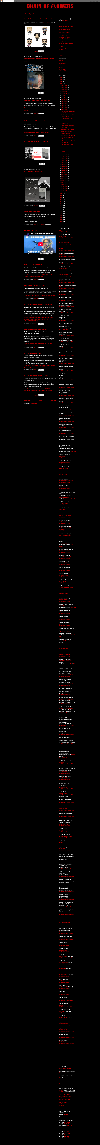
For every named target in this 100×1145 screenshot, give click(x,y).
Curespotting (28, 13)
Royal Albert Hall (63, 771)
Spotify (26, 110)
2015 (61, 207)
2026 (61, 77)
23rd (60, 546)
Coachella (66, 1116)
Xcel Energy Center (63, 593)
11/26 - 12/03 (64, 91)
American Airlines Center (65, 515)
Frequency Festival (63, 1023)
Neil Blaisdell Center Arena (65, 836)
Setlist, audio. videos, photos (66, 1000)
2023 (61, 83)
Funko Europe (46, 22)
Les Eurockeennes (63, 974)
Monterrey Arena (63, 793)
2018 (61, 201)
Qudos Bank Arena (63, 468)
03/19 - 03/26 (64, 176)
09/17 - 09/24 (64, 154)
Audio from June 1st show (65, 1096)
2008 (61, 221)
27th (74, 663)
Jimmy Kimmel (67, 1137)
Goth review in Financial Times (34, 285)
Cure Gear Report (63, 1102)
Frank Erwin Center (63, 503)
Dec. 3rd (70, 441)
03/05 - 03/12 (64, 180)
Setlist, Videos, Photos (64, 676)
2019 (61, 199)
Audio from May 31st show (65, 1094)
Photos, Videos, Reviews (65, 1068)
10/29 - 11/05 (64, 99)
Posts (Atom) (34, 403)
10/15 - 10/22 (64, 103)
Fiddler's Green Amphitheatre (66, 587)
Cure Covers (36, 13)
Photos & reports (63, 757)
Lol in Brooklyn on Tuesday (33, 171)
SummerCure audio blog (65, 924)
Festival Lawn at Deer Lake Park (66, 569)
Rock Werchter (62, 968)
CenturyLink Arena (63, 575)
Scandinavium (62, 254)
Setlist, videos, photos (64, 945)
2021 (61, 195)
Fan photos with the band (65, 1104)
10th (72, 498)
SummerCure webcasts (64, 922)
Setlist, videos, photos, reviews (66, 1025)
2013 (61, 211)
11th (75, 498)
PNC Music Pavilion (63, 648)
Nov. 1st (60, 329)
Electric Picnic (62, 1041)
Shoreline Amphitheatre (64, 550)
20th (60, 636)
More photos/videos (63, 1100)
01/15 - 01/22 (64, 188)
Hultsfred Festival (63, 950)
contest (73, 754)
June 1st (61, 1091)
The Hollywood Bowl (64, 543)
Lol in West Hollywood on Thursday (36, 141)
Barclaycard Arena (63, 268)
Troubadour (67, 1134)
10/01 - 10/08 (64, 107)
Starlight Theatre (63, 599)
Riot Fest (61, 720)
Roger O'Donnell (63, 35)
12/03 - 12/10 (64, 89)
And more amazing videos (65, 1099)
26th (71, 663)
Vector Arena (62, 456)
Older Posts (53, 400)
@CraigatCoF (65, 20)
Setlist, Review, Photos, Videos (66, 734)
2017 (61, 203)
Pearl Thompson (63, 54)
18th (72, 634)
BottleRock (61, 762)
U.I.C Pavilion (62, 605)
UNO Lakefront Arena (64, 497)
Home (40, 400)
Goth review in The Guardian (33, 265)
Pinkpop (61, 931)
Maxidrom (61, 944)
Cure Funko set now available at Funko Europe (39, 19)
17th (75, 451)
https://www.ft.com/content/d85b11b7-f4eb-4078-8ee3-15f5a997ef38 (40, 295)
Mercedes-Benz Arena (64, 274)
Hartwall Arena (62, 236)
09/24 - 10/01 (64, 109)
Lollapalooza (62, 848)
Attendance (61, 913)
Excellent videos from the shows (66, 1097)
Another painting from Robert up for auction (39, 58)
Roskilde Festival (63, 980)
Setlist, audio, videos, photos (66, 957)
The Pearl (66, 1114)
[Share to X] (42, 51)
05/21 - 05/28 (64, 168)
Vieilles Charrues (63, 1017)
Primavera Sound (63, 938)
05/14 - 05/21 (64, 170)
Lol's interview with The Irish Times (36, 375)
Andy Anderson (62, 63)
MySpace (67, 38)
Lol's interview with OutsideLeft (34, 121)
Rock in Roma (62, 993)
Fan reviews (61, 1105)
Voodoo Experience (63, 814)
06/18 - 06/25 (64, 160)
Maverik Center (62, 581)
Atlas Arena (61, 280)
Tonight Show (67, 1131)
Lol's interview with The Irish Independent (38, 304)
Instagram (61, 55)
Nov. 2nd (65, 329)
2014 (61, 209)
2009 (61, 219)
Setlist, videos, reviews (64, 504)
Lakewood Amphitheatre (64, 654)
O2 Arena (61, 286)
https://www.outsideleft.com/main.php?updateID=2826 (37, 132)
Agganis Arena (62, 624)
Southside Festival (63, 962)
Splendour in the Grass (64, 462)
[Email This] (39, 51)
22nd (72, 544)
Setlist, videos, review (64, 644)
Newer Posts (27, 400)
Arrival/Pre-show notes (64, 1107)
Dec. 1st (60, 441)
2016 (61, 205)
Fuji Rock (61, 830)
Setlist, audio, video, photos (65, 1006)
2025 (61, 79)
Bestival (60, 230)
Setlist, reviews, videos (64, 457)
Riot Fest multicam (30, 230)
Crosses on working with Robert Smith (37, 100)
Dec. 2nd (65, 441)
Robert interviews (63, 921)
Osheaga (61, 842)
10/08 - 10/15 (64, 105)
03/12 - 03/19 (64, 178)
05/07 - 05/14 (64, 172)
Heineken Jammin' (63, 986)
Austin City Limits (63, 787)
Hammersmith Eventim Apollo (66, 674)
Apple (25, 107)
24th (62, 546)
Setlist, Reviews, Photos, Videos (66, 238)
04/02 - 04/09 (64, 174)
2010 (61, 217)
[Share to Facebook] (43, 51)
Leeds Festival (62, 1035)
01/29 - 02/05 (64, 186)
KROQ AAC (66, 1136)
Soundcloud (62, 38)
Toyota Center (62, 509)
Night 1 (60, 1072)
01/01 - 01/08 (64, 190)
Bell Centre (61, 618)
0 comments (42, 224)
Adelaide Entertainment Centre (66, 480)
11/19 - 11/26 (64, 93)
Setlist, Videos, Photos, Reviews (66, 861)
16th (72, 451)
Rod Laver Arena (63, 474)
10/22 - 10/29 (64, 101)
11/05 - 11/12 (64, 97)
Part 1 (68, 1125)
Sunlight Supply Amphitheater (66, 556)
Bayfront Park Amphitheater (65, 660)
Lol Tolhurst (61, 46)
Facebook (73, 38)
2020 (61, 197)
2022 (61, 193)
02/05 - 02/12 (64, 184)
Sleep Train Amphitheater (65, 535)
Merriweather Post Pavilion (65, 640)
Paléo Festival (62, 1011)
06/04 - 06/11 (64, 164)
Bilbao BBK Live (62, 999)
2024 (61, 81)
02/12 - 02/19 (64, 182)
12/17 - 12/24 (64, 85)
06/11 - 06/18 (64, 162)
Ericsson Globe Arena (64, 242)
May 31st (61, 1090)
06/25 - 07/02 (64, 158)
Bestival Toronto (62, 611)
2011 (61, 215)
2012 (61, 213)
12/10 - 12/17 (64, 87)
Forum (60, 260)
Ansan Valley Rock (63, 824)
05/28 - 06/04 (64, 166)
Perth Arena (61, 486)
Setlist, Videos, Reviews (64, 231)
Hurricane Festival (63, 956)
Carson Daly (67, 1133)
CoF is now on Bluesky (32, 211)
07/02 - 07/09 (64, 156)
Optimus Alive (62, 1005)
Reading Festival (63, 1029)
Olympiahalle (62, 293)
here (27, 61)
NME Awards (67, 1122)
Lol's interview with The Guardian (35, 329)
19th (75, 634)
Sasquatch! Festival (63, 563)
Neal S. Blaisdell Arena (64, 450)
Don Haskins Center (63, 521)
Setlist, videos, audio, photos (66, 933)
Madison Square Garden (64, 631)
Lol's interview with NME (32, 353)
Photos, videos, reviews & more (66, 1083)
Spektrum (61, 248)
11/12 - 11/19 (64, 95)
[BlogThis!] (40, 51)
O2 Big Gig (66, 1123)
